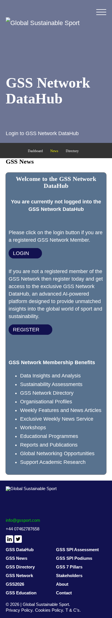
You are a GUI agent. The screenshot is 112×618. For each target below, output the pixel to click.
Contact (64, 592)
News (54, 151)
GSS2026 (15, 584)
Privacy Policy (19, 610)
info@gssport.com (23, 520)
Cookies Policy (49, 610)
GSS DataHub (20, 549)
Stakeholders (69, 575)
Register (26, 329)
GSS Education (21, 592)
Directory (72, 151)
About (62, 584)
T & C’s (72, 610)
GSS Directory (20, 566)
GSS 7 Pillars (69, 566)
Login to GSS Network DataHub (42, 133)
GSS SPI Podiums (74, 558)
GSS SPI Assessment (77, 549)
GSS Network (19, 575)
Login (21, 253)
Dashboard (35, 151)
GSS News (16, 558)
